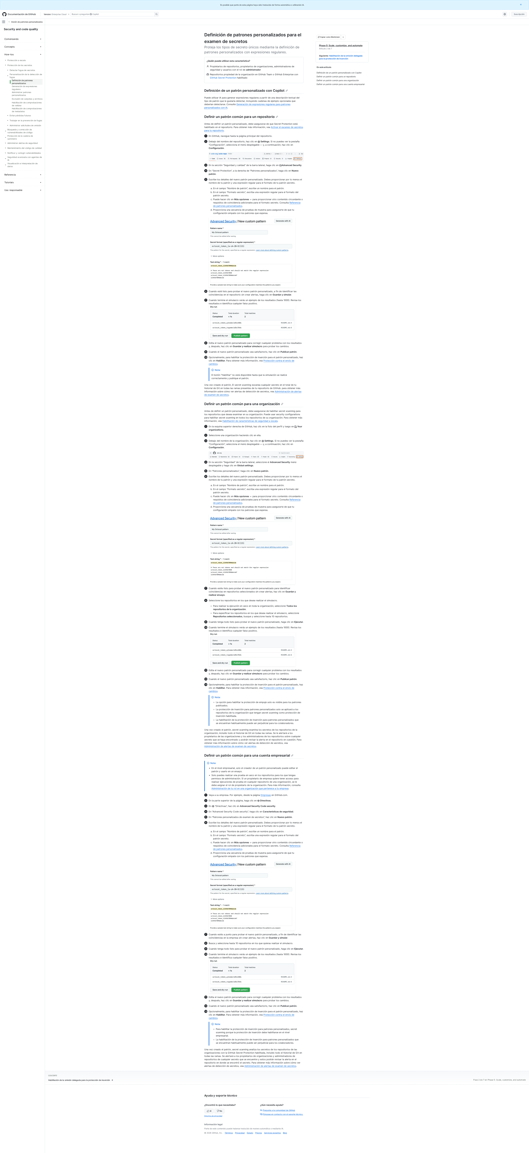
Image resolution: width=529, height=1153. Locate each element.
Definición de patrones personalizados (25, 22)
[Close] (521, 4)
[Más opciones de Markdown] (343, 37)
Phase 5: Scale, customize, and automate (340, 45)
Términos (229, 1133)
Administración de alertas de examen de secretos (230, 746)
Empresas (266, 795)
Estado (250, 1133)
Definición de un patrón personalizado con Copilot (244, 91)
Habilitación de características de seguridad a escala (250, 421)
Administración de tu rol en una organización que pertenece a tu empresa (249, 788)
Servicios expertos (272, 1133)
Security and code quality (21, 29)
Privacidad (240, 1133)
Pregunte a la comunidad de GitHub (279, 1110)
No (221, 1111)
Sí (210, 1111)
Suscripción (519, 14)
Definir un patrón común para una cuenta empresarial (247, 755)
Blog (285, 1133)
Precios (258, 1133)
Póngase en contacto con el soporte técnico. (283, 1114)
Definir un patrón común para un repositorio (239, 117)
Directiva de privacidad (213, 1116)
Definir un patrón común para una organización (242, 404)
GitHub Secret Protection (223, 77)
